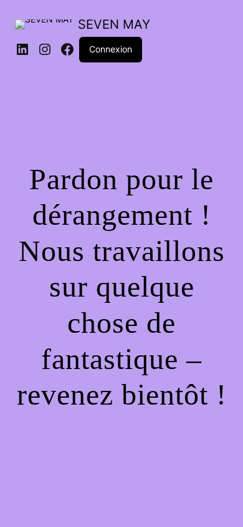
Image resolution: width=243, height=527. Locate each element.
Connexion (110, 49)
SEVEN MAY (114, 24)
